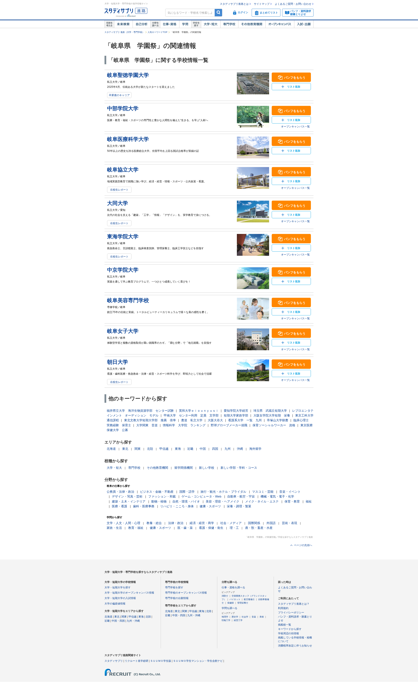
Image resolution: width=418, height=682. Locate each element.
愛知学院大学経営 (236, 410)
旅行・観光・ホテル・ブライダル (223, 491)
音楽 (254, 617)
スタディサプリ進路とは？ (293, 603)
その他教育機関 (251, 24)
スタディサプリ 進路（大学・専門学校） (124, 32)
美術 (262, 617)
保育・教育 (292, 501)
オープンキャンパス (279, 24)
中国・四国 (118, 620)
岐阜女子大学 (122, 331)
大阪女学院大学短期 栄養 (271, 415)
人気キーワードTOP (157, 32)
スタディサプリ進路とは (234, 3)
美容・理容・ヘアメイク (222, 501)
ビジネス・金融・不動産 (157, 491)
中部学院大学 (122, 108)
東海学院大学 (122, 236)
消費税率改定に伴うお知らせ (295, 645)
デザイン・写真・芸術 (127, 496)
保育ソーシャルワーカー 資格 (274, 425)
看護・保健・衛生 (211, 528)
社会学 (245, 617)
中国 (203, 448)
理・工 (234, 528)
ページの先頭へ (303, 545)
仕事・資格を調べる (233, 587)
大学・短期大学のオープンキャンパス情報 (129, 592)
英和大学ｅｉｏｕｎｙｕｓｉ (199, 410)
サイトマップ (262, 3)
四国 (215, 448)
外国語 (271, 523)
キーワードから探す (290, 629)
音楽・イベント (290, 491)
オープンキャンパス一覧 (295, 126)
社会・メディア (231, 523)
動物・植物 (159, 501)
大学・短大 (210, 24)
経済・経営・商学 (202, 523)
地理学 (225, 617)
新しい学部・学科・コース (239, 467)
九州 (227, 448)
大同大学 (117, 203)
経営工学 (238, 620)
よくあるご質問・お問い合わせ (293, 3)
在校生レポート (119, 189)
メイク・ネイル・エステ (262, 501)
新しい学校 (206, 467)
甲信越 (164, 448)
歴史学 (235, 617)
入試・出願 (304, 24)
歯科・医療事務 (143, 506)
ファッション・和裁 (162, 496)
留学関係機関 (183, 467)
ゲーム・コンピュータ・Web (201, 496)
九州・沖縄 (133, 620)
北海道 (111, 448)
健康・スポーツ (210, 506)
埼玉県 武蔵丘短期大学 (270, 410)
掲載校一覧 (284, 624)
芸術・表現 (289, 523)
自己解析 (141, 24)
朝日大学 (117, 362)
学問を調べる (229, 608)
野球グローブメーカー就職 (229, 425)
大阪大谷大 (215, 420)
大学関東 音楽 (147, 425)
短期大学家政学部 (236, 415)
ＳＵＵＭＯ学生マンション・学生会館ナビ (198, 660)
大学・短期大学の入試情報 (120, 598)
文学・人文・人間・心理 (123, 523)
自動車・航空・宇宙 (241, 496)
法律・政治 (175, 523)
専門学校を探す (174, 587)
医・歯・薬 (185, 528)
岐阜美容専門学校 (128, 300)
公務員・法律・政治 (120, 491)
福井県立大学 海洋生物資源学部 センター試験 (140, 410)
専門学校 (229, 24)
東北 (125, 448)
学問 (185, 24)
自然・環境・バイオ (186, 501)
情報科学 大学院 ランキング (184, 425)
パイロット (234, 599)
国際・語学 (187, 491)
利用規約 (283, 608)
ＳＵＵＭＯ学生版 (160, 660)
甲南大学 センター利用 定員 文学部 (191, 415)
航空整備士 (249, 599)
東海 (178, 448)
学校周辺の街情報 (288, 633)
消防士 (225, 596)
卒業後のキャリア (119, 95)
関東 (138, 448)
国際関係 (254, 523)
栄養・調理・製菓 (239, 506)
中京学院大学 (122, 270)
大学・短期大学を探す (117, 587)
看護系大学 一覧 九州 (245, 420)
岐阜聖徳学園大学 (128, 75)
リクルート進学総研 (136, 660)
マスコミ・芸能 (262, 491)
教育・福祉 (135, 528)
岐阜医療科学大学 (128, 139)
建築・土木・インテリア (128, 501)
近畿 (190, 448)
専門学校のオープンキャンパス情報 (186, 592)
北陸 (150, 448)
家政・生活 (114, 528)
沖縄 (240, 448)
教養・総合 (154, 523)
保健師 (230, 603)
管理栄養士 (242, 603)
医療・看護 (119, 506)
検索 (218, 12)
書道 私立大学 (191, 420)
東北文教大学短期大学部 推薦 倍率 (150, 420)
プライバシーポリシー (291, 612)
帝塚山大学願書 (277, 420)
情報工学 (226, 620)
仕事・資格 (169, 24)
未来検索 (123, 24)
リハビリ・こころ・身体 (177, 506)
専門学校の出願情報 (177, 598)
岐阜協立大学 (122, 170)
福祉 (309, 501)
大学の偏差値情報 (114, 603)
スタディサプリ (113, 660)
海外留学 (255, 448)
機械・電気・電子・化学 (277, 496)
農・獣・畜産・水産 (259, 528)
